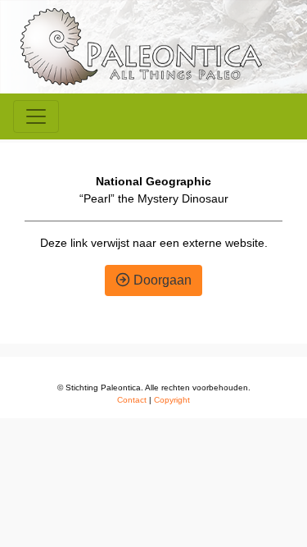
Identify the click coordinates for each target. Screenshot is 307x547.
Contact (132, 399)
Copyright (172, 399)
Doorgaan (161, 280)
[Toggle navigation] (36, 116)
